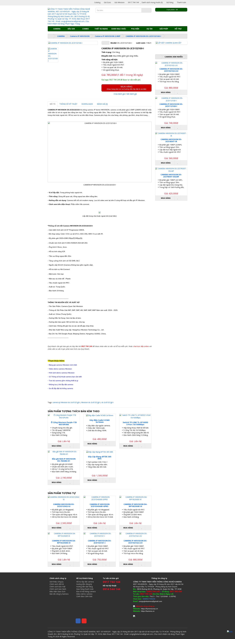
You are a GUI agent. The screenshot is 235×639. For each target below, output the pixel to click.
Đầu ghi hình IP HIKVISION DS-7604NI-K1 (64, 460)
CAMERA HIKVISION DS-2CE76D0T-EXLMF (171, 175)
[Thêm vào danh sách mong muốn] (103, 43)
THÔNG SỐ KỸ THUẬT (68, 104)
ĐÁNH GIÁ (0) (102, 104)
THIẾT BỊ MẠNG (101, 29)
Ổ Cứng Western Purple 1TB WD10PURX (64, 423)
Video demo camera (84, 594)
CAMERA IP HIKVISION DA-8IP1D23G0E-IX (64, 541)
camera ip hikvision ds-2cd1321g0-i (66, 402)
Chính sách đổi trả (57, 584)
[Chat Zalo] (230, 631)
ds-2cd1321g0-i (107, 402)
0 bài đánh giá (119, 94)
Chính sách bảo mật (57, 586)
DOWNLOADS (87, 104)
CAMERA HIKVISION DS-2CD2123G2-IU (63, 505)
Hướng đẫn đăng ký (84, 584)
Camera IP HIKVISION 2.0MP (107, 36)
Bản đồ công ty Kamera (59, 594)
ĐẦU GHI (71, 29)
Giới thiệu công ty (56, 582)
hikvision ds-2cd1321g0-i (90, 402)
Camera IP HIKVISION (79, 36)
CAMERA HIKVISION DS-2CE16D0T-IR (171, 140)
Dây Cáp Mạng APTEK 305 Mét (99, 457)
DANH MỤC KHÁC (118, 29)
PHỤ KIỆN (135, 29)
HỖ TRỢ (178, 29)
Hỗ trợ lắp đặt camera (85, 582)
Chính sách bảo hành (58, 589)
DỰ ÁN (149, 29)
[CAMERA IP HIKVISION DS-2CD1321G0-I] (73, 43)
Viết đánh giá (131, 94)
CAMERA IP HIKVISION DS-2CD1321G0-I (143, 36)
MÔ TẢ (52, 104)
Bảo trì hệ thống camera (86, 591)
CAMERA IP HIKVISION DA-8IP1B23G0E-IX (135, 505)
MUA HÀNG (126, 87)
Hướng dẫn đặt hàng (84, 586)
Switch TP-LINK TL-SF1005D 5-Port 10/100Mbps (135, 423)
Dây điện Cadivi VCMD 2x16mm (100, 421)
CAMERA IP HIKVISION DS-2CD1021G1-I (99, 541)
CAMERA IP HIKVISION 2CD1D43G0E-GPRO (100, 505)
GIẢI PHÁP (163, 29)
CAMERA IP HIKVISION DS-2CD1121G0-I (171, 105)
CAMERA (56, 29)
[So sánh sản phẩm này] (107, 43)
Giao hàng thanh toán (85, 589)
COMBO (85, 29)
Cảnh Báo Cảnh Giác (84, 596)
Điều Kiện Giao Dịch (57, 591)
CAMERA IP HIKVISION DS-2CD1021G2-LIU (135, 541)
